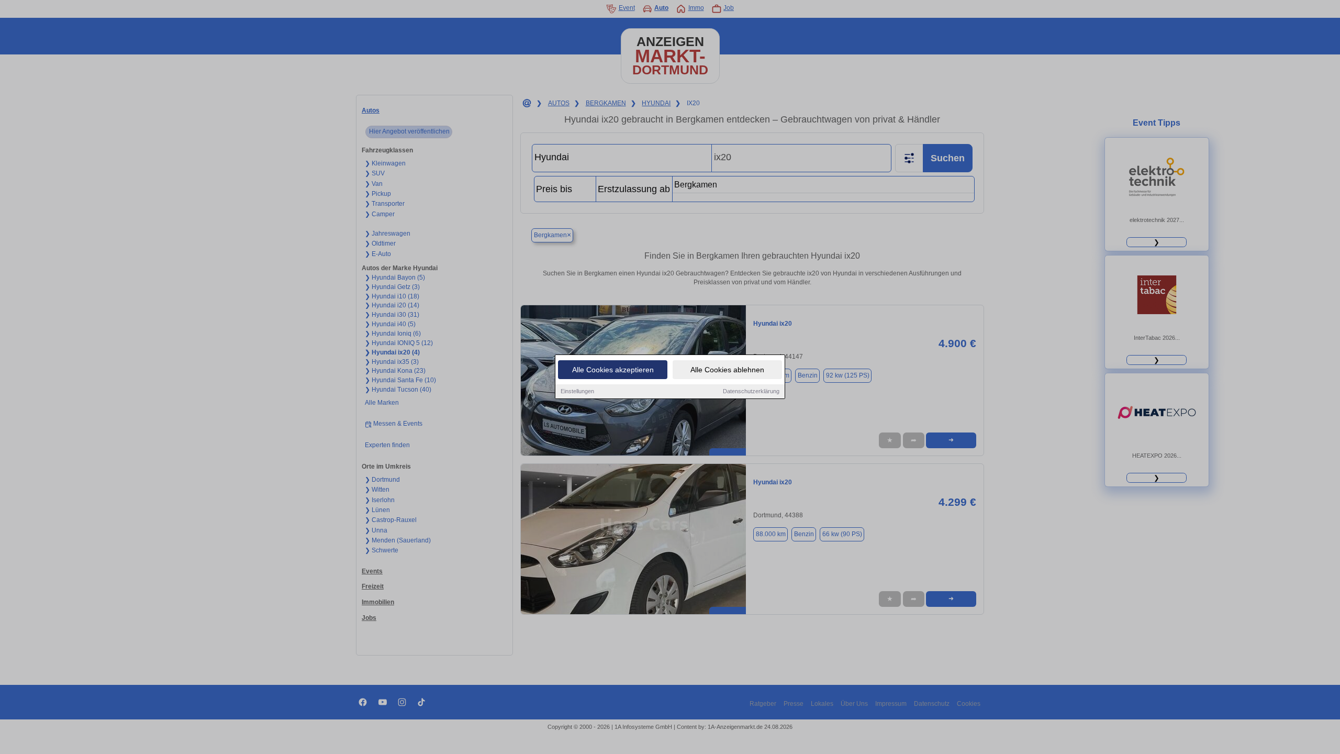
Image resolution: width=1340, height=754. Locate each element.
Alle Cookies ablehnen (727, 369)
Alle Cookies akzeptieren (613, 369)
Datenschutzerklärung (751, 391)
